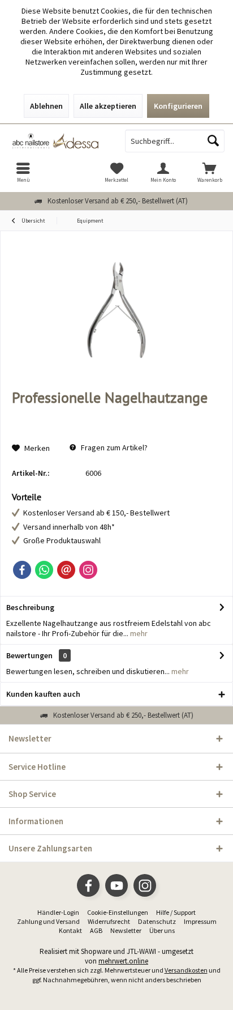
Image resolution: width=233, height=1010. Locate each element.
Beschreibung (30, 607)
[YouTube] (116, 885)
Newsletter (125, 930)
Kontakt (70, 930)
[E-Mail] (66, 570)
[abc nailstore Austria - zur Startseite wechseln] (58, 141)
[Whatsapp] (44, 570)
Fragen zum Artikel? (113, 447)
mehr (138, 633)
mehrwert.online (123, 961)
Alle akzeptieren (108, 106)
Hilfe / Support (176, 912)
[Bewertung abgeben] (116, 412)
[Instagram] (88, 570)
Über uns (162, 930)
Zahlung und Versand (48, 921)
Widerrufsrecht (109, 921)
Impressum (200, 921)
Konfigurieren (178, 106)
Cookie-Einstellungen (117, 912)
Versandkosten (186, 970)
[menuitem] (23, 172)
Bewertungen (29, 655)
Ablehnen (46, 106)
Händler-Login (58, 912)
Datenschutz (157, 921)
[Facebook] (22, 570)
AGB (96, 930)
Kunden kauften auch (43, 694)
